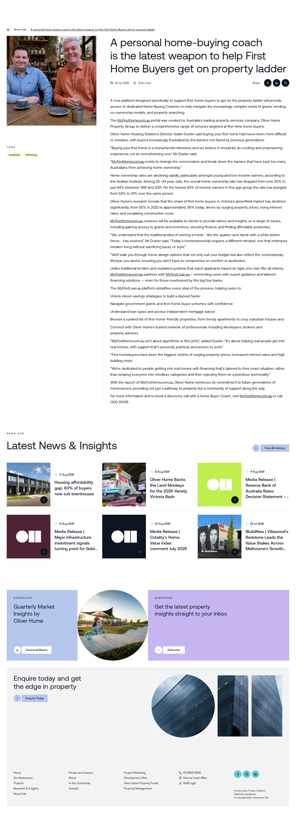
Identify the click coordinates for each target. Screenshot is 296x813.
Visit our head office (195, 777)
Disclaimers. (250, 794)
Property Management (138, 788)
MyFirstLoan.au (178, 274)
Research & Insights (26, 788)
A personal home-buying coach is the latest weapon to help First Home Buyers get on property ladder (93, 29)
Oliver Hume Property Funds (141, 783)
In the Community (79, 783)
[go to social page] (237, 774)
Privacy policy (240, 790)
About (72, 777)
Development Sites (135, 777)
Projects (19, 783)
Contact (73, 788)
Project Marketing (134, 772)
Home (17, 772)
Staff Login (189, 783)
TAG (266, 797)
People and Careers (81, 772)
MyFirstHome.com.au (133, 120)
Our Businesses (23, 777)
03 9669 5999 (192, 772)
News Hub (20, 29)
